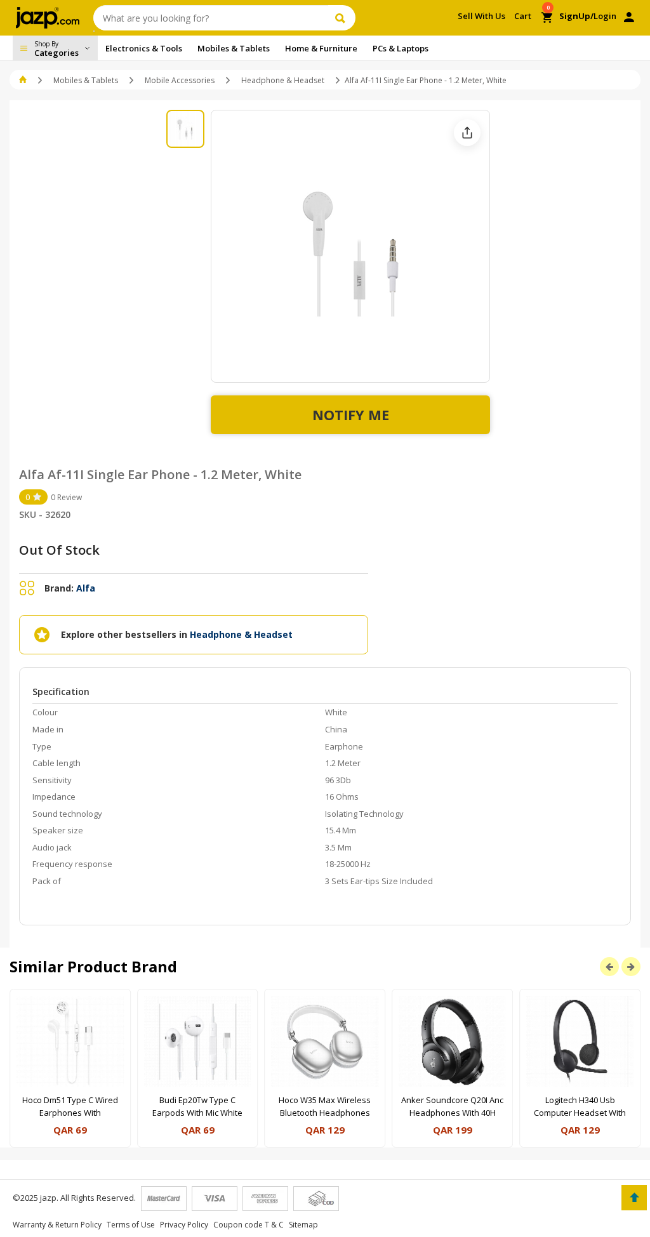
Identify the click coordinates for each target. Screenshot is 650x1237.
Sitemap (303, 1224)
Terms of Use (131, 1224)
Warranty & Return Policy (57, 1224)
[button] (24, 80)
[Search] (342, 17)
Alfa (85, 588)
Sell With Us (481, 16)
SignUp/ (576, 16)
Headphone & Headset (282, 80)
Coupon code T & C (248, 1224)
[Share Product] (467, 132)
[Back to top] (634, 1197)
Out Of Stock (59, 550)
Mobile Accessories (180, 80)
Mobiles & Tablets (85, 80)
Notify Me (350, 414)
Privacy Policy (184, 1224)
